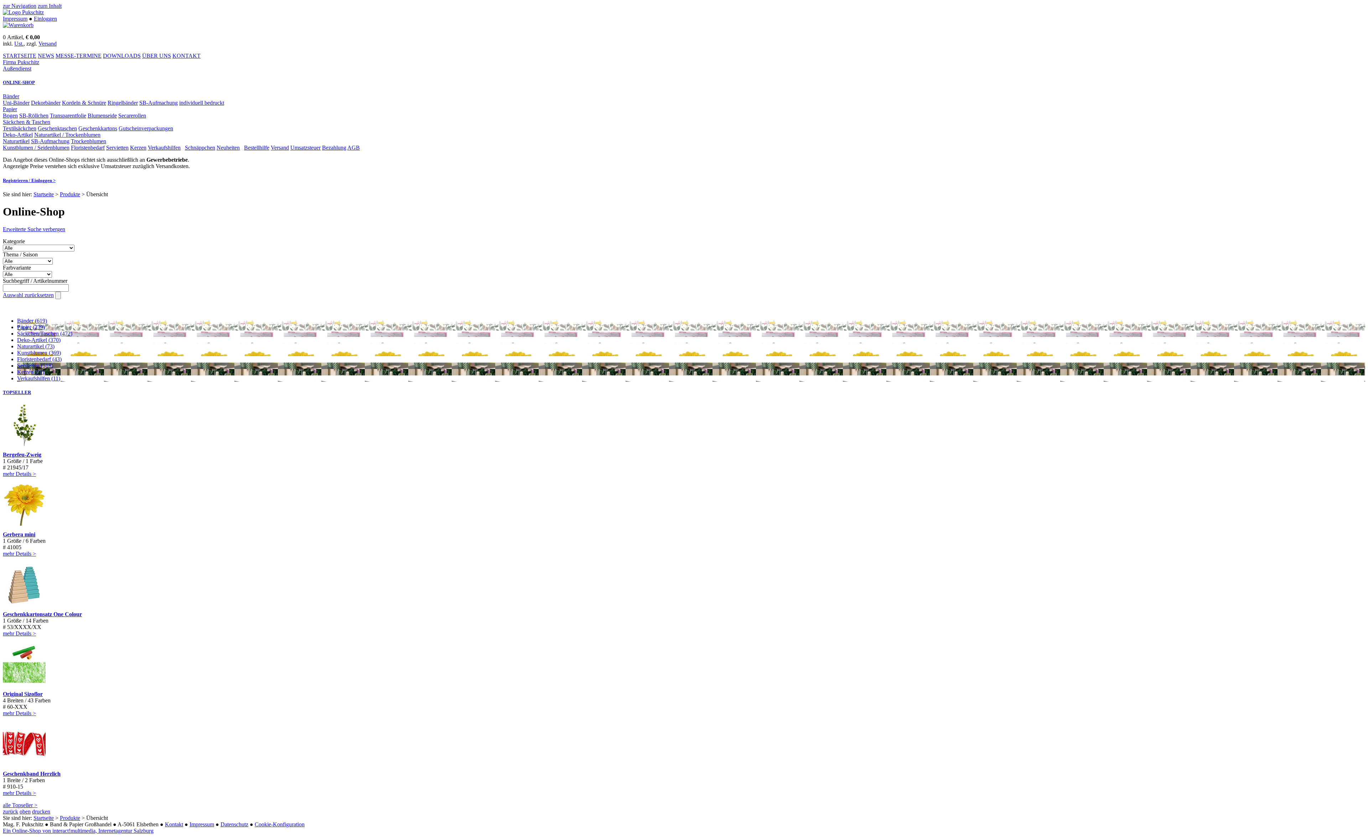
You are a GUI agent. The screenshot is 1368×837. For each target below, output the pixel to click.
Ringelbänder (123, 103)
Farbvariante (17, 268)
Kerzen (138, 148)
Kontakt (174, 824)
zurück (10, 812)
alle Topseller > (20, 805)
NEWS (46, 56)
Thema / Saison (20, 254)
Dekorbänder (46, 103)
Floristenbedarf (88, 148)
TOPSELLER (17, 392)
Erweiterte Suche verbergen (34, 229)
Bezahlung (334, 148)
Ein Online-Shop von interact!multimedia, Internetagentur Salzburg (78, 831)
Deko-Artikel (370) (39, 340)
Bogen (10, 116)
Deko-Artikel (18, 135)
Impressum (15, 19)
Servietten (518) (35, 366)
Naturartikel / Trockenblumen (67, 135)
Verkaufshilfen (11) (38, 378)
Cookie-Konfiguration (280, 824)
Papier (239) (31, 327)
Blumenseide (102, 116)
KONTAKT (186, 56)
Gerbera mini (19, 534)
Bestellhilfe (256, 148)
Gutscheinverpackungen (146, 128)
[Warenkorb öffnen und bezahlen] (18, 25)
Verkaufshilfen (164, 148)
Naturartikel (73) (36, 346)
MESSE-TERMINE (79, 56)
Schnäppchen (200, 148)
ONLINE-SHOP (19, 82)
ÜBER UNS (156, 56)
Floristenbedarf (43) (39, 359)
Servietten (117, 148)
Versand (47, 44)
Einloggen (45, 19)
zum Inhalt (50, 6)
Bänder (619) (32, 321)
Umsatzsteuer (305, 148)
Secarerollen (132, 116)
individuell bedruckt (201, 103)
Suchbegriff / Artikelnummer (35, 281)
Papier (10, 109)
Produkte (70, 194)
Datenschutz (234, 824)
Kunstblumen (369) (39, 353)
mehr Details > (19, 474)
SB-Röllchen (33, 116)
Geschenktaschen (57, 128)
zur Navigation (19, 6)
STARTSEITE (19, 56)
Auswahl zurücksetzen (28, 295)
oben (25, 812)
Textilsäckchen (19, 128)
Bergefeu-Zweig (22, 455)
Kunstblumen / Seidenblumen (36, 148)
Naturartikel (16, 141)
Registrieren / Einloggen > (29, 180)
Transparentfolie (68, 116)
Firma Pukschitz (21, 62)
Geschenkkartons (97, 128)
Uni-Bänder (16, 103)
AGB (353, 148)
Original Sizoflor (23, 694)
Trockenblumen (88, 141)
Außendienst (17, 69)
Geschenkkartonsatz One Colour (42, 614)
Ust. (19, 44)
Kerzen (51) (30, 372)
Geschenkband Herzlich (32, 774)
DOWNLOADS (122, 56)
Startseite (43, 194)
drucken (41, 812)
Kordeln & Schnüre (84, 103)
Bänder (11, 96)
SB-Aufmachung (158, 103)
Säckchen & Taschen (26, 122)
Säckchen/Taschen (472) (44, 334)
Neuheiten (228, 148)
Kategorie (14, 241)
